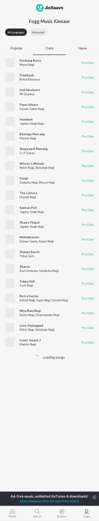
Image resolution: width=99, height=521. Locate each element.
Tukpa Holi (27, 281)
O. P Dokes (27, 153)
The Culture (28, 193)
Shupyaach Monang (34, 149)
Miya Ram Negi (30, 311)
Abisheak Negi (44, 329)
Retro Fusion (29, 296)
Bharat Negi (47, 182)
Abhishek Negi (44, 168)
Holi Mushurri (30, 90)
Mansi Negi (27, 64)
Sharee (25, 266)
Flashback (27, 75)
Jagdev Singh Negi (32, 123)
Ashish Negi (27, 300)
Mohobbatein (29, 237)
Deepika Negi (29, 182)
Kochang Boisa (30, 60)
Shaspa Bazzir (30, 252)
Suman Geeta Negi (32, 109)
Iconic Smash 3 (30, 340)
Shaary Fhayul (30, 222)
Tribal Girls (27, 256)
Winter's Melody (32, 163)
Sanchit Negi (60, 300)
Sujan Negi (43, 300)
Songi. (24, 178)
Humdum (26, 119)
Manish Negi (28, 138)
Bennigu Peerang (32, 134)
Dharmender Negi (47, 315)
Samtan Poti (28, 208)
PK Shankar (27, 94)
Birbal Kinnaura (30, 79)
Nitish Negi (27, 168)
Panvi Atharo (29, 105)
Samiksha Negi (48, 271)
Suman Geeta (29, 241)
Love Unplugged (31, 325)
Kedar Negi (46, 241)
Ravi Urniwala (29, 271)
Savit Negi (26, 285)
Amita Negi (27, 315)
